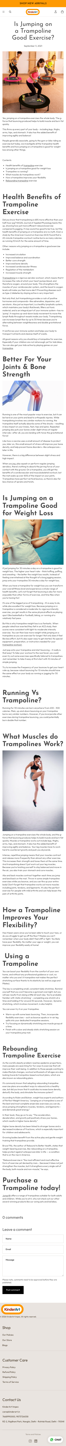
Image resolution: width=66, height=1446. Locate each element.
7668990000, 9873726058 (15, 1416)
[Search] (10, 11)
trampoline (28, 165)
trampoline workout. (12, 644)
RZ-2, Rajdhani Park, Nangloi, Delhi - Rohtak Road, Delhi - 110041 (33, 1421)
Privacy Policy (9, 1367)
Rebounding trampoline (17, 180)
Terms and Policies (33, 1434)
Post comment (13, 1289)
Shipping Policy (9, 1377)
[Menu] (3, 11)
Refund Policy (9, 1372)
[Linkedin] (36, 1441)
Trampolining (8, 277)
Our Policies (8, 1334)
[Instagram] (30, 1441)
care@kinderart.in (11, 1411)
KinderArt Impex (10, 1406)
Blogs (5, 1345)
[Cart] (62, 11)
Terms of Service (10, 1381)
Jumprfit (6, 1195)
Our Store (7, 1340)
